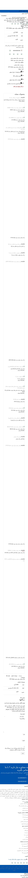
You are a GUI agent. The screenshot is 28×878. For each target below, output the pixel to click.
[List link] (14, 436)
